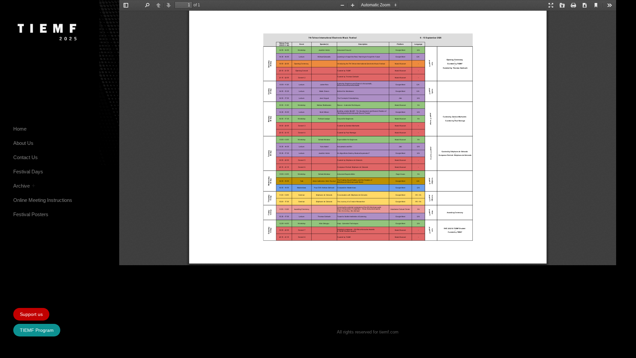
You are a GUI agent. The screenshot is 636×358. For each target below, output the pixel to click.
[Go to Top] (626, 348)
